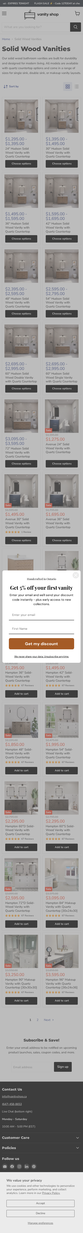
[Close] (76, 575)
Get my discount (41, 643)
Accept (40, 1203)
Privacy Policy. (51, 1193)
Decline (40, 1213)
